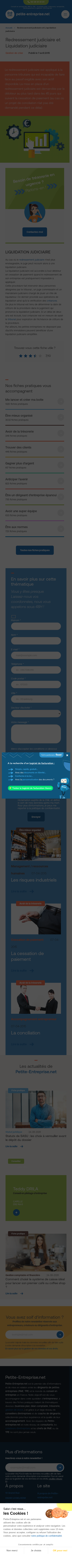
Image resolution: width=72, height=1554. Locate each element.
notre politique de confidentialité (46, 1536)
